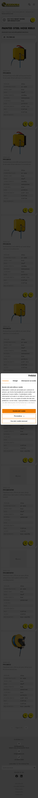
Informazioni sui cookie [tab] (28, 381)
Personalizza (18, 416)
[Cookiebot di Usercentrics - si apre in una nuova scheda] (28, 376)
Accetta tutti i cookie (19, 411)
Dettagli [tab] (15, 381)
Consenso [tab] (5, 381)
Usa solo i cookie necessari (19, 421)
